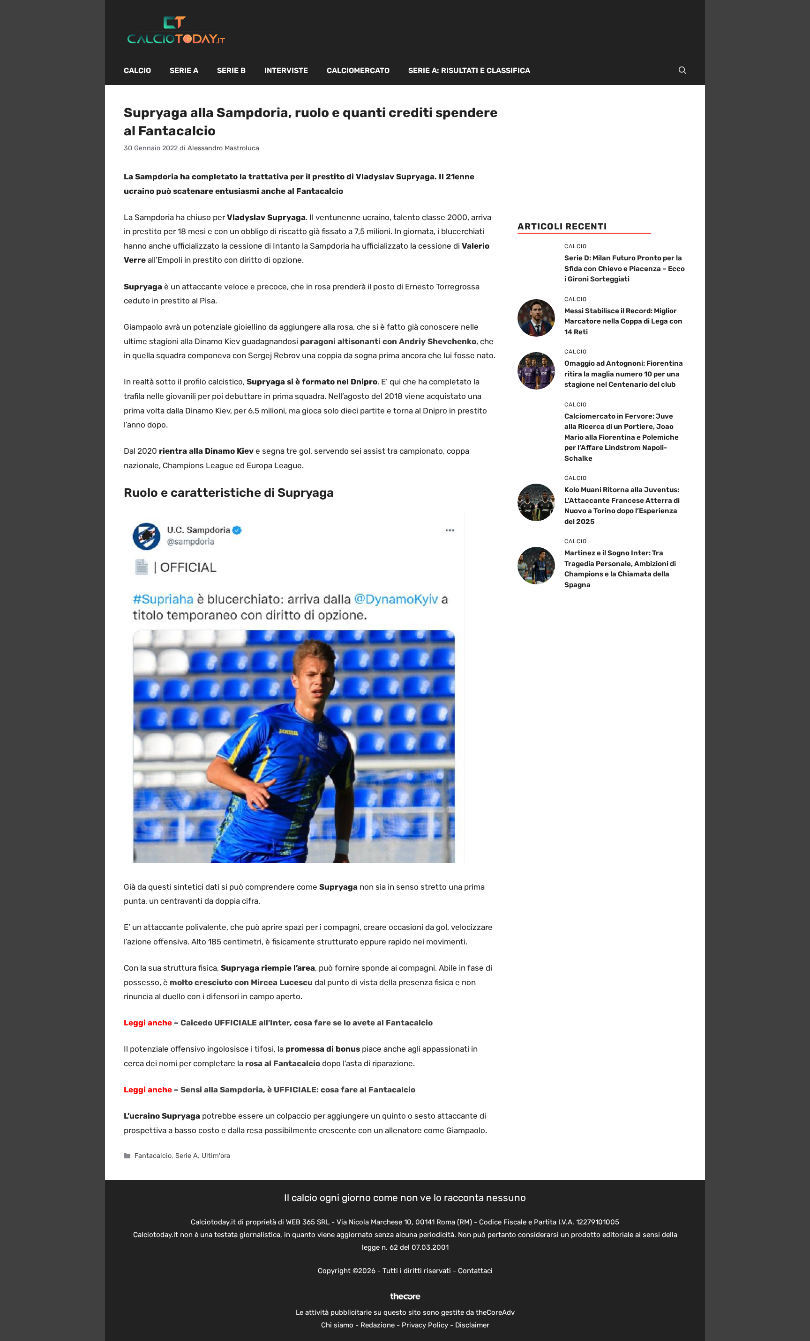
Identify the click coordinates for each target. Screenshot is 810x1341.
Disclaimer (472, 1325)
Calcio (137, 70)
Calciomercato (358, 70)
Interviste (286, 70)
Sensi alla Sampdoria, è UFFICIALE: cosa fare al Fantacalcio (297, 1089)
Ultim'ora (216, 1155)
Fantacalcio (153, 1155)
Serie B (231, 70)
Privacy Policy (425, 1325)
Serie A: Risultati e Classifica (469, 70)
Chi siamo (337, 1325)
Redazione (377, 1325)
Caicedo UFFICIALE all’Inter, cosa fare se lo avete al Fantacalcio (306, 1022)
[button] (682, 71)
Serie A (184, 70)
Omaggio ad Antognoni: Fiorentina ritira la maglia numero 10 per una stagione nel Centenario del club (623, 374)
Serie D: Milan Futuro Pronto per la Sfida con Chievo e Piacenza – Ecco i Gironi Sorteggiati (624, 268)
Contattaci (475, 1271)
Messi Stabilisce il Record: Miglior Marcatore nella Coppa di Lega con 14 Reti (623, 321)
